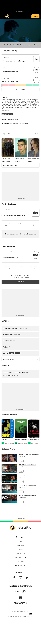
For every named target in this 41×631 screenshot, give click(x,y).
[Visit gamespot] (20, 592)
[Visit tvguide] (20, 599)
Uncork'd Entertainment (21, 45)
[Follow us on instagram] (20, 579)
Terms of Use (20, 561)
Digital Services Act (20, 557)
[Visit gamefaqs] (20, 604)
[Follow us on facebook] (14, 579)
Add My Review (20, 89)
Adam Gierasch (14, 120)
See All (37, 134)
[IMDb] (31, 614)
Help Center (20, 545)
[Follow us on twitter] (27, 579)
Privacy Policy (20, 553)
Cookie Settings (20, 565)
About (20, 541)
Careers (20, 549)
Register (35, 16)
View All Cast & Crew (10, 165)
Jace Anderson (14, 123)
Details (5, 321)
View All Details (8, 359)
